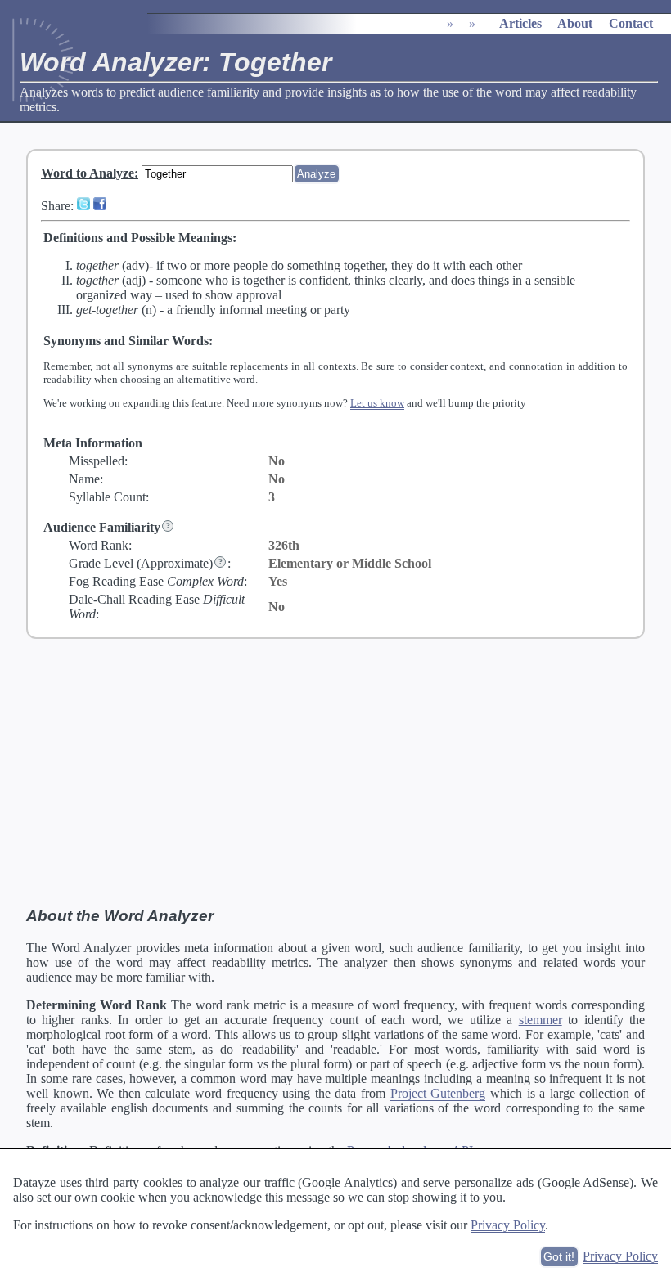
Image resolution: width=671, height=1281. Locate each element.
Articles (520, 23)
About (574, 23)
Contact (631, 23)
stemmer (540, 1020)
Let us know (377, 403)
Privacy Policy (508, 1225)
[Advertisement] (335, 773)
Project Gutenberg (438, 1093)
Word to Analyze (87, 173)
